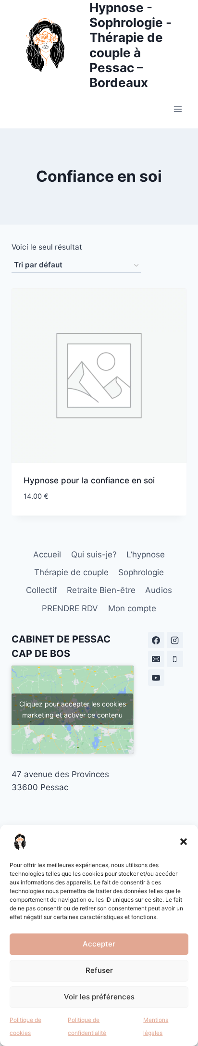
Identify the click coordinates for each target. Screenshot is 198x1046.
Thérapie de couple (71, 572)
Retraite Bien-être (101, 590)
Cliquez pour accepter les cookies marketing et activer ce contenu (72, 709)
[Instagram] (175, 640)
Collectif (41, 590)
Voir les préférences (99, 996)
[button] (183, 841)
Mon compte (132, 608)
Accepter (99, 943)
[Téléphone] (175, 659)
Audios (158, 590)
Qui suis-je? (94, 554)
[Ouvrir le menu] (177, 109)
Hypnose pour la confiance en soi (89, 480)
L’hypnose (145, 554)
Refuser (99, 970)
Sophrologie (141, 572)
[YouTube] (156, 677)
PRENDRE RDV (70, 608)
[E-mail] (156, 659)
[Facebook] (156, 640)
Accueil (47, 554)
